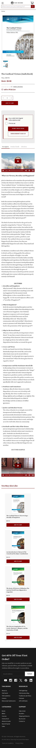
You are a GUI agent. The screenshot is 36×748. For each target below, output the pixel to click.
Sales (3, 726)
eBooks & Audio (6, 721)
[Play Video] (3, 170)
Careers (4, 698)
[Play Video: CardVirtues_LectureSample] (18, 466)
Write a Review (18, 86)
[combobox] (18, 6)
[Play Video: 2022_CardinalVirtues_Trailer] (18, 161)
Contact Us (22, 721)
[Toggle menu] (2, 3)
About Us (4, 690)
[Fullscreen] (33, 170)
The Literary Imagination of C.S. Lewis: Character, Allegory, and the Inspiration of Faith (17, 628)
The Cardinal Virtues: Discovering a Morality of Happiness (17, 516)
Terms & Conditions (8, 743)
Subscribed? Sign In (18, 133)
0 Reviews (24, 146)
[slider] (16, 170)
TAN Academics (6, 696)
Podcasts (21, 698)
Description (5, 146)
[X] (20, 680)
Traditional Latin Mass (25, 696)
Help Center (22, 711)
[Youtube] (5, 680)
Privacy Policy (19, 743)
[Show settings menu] (29, 170)
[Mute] (26, 170)
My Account (22, 719)
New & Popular (6, 724)
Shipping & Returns (24, 716)
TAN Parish (5, 693)
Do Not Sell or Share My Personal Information (15, 739)
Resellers (21, 713)
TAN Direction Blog (24, 693)
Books (3, 711)
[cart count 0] (32, 3)
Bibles (3, 713)
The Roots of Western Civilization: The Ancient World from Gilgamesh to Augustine (17, 590)
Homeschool (5, 719)
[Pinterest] (25, 680)
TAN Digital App (23, 690)
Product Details (15, 146)
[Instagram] (10, 680)
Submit (29, 674)
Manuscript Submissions (9, 701)
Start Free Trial (18, 128)
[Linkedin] (31, 680)
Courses (4, 716)
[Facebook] (15, 680)
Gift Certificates (23, 701)
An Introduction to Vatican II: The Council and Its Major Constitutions (17, 553)
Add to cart (18, 525)
